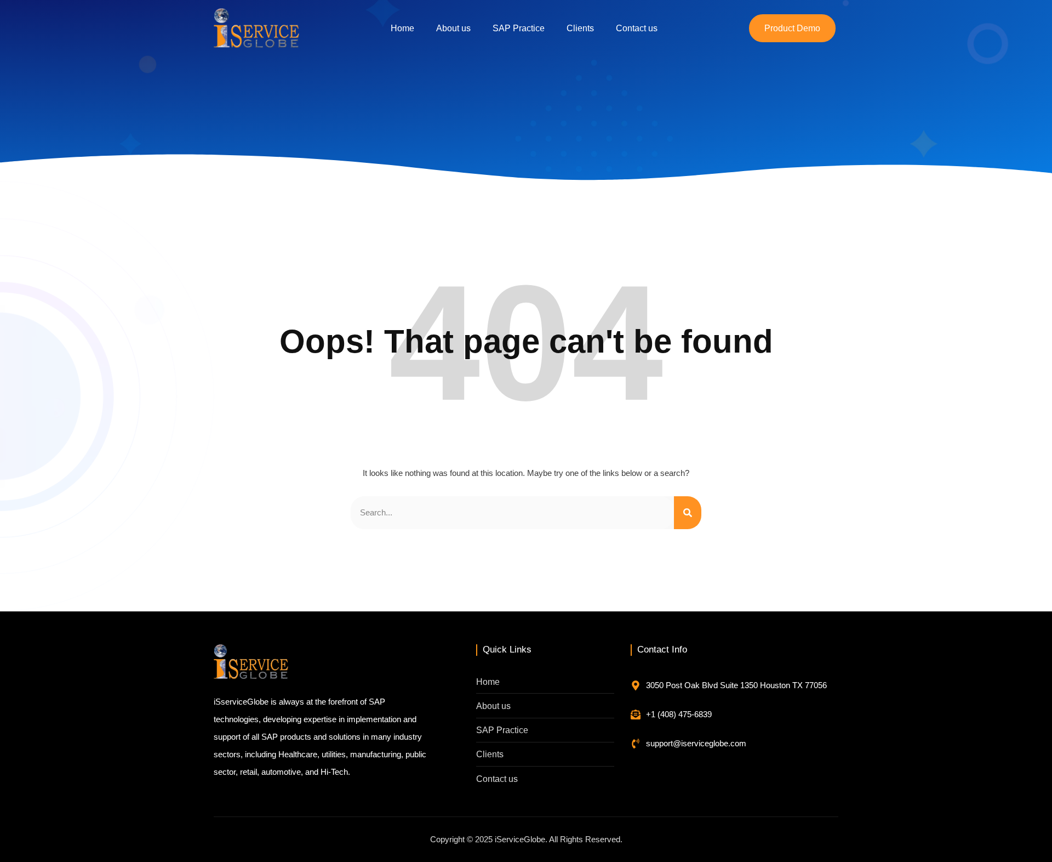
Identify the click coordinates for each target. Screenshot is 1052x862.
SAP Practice (519, 28)
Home (402, 28)
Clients (580, 28)
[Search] (687, 512)
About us (453, 28)
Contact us (637, 28)
